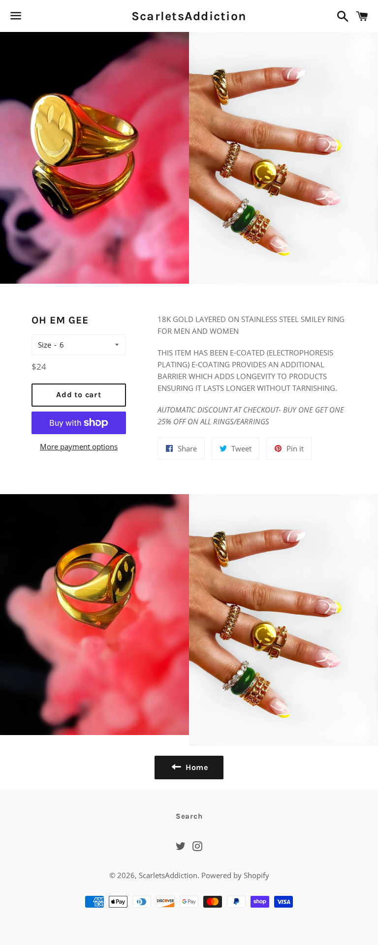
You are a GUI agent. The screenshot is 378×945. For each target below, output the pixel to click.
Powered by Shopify (235, 875)
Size (44, 345)
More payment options (79, 446)
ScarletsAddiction (189, 16)
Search (189, 816)
